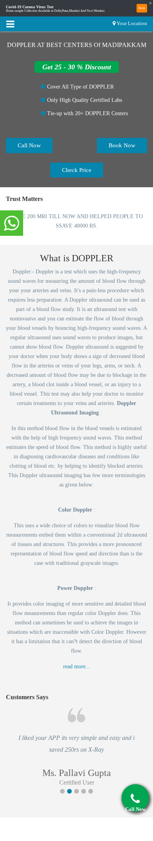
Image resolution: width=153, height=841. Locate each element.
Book (141, 8)
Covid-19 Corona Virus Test (29, 7)
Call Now (29, 145)
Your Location (132, 23)
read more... (76, 666)
